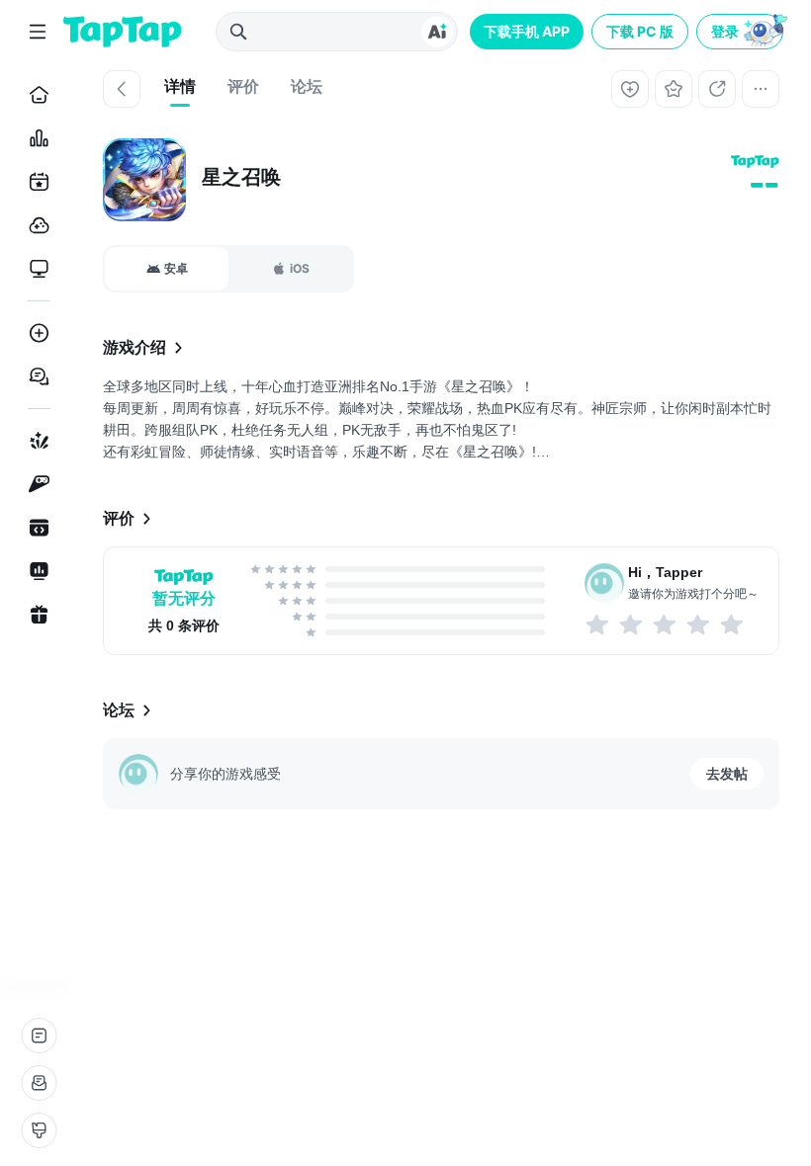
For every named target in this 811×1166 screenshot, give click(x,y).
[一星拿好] (598, 624)
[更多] (760, 89)
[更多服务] (38, 1035)
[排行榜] (35, 138)
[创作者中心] (35, 571)
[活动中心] (35, 614)
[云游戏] (35, 225)
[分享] (717, 89)
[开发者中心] (35, 527)
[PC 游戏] (35, 269)
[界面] (38, 1130)
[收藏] (673, 89)
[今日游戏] (35, 182)
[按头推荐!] (733, 624)
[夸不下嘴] (632, 624)
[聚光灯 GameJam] (35, 484)
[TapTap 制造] (35, 440)
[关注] (630, 89)
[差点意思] (665, 624)
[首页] (35, 95)
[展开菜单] (37, 31)
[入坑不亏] (699, 624)
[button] (741, 31)
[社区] (35, 376)
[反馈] (38, 1083)
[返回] (121, 89)
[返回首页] (122, 31)
